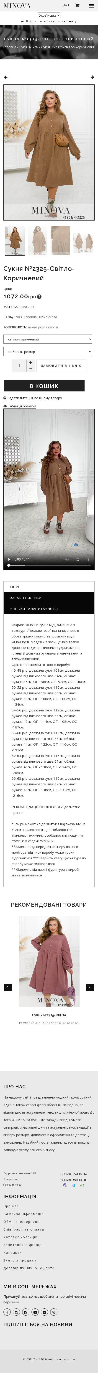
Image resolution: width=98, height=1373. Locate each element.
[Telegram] (73, 1185)
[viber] (53, 1312)
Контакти (12, 1252)
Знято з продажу (19, 1260)
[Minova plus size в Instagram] (16, 1312)
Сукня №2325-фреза (49, 1015)
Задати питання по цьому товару (34, 398)
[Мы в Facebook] (7, 1312)
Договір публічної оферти (29, 1268)
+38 (73, 1174)
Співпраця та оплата (23, 1229)
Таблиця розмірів (21, 406)
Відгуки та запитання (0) (34, 608)
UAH (66, 5)
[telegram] (44, 1312)
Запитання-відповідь (23, 1245)
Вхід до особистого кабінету (51, 21)
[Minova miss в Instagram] (25, 1312)
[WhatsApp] (82, 1185)
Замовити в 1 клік (61, 365)
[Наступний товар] (92, 77)
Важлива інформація (23, 1214)
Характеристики (25, 597)
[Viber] (65, 1185)
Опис (15, 586)
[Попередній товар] (5, 77)
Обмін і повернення (22, 1221)
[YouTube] (35, 1312)
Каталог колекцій (20, 1237)
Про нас (11, 1206)
